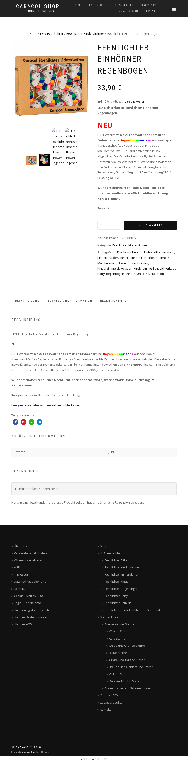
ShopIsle (16, 751)
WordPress (42, 751)
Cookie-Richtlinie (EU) (28, 596)
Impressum (22, 574)
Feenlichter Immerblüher (121, 574)
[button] (15, 422)
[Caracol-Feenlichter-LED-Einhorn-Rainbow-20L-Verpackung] (51, 81)
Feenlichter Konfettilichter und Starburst (132, 610)
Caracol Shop (38, 6)
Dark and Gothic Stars (124, 681)
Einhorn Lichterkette (144, 258)
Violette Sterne (119, 674)
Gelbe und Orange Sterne (127, 645)
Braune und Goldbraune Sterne (131, 667)
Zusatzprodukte (128, 11)
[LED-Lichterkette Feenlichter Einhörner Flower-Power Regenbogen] (44, 160)
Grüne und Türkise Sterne (127, 660)
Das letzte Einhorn (130, 252)
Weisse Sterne (119, 631)
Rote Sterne (117, 638)
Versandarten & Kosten (30, 553)
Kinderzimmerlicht (146, 268)
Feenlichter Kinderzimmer (85, 33)
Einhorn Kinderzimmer (112, 258)
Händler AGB (23, 624)
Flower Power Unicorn (133, 263)
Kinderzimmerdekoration (114, 268)
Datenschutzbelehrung (30, 581)
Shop (77, 5)
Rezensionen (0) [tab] (114, 300)
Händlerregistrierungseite (32, 610)
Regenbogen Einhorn (120, 274)
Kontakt (151, 11)
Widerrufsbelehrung (28, 560)
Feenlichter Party (116, 596)
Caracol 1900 (148, 5)
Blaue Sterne (118, 653)
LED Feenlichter (97, 5)
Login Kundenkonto (27, 603)
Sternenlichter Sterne (119, 624)
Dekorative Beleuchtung (38, 11)
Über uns (20, 546)
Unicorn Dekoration (150, 274)
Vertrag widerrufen (94, 759)
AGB (17, 567)
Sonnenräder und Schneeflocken (128, 688)
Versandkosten (135, 101)
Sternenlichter (124, 5)
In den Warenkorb (152, 225)
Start (33, 33)
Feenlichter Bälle (116, 560)
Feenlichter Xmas (116, 581)
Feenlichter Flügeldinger (121, 589)
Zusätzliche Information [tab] (69, 300)
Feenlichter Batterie (118, 603)
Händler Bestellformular (30, 617)
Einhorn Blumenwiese (159, 252)
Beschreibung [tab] (27, 300)
